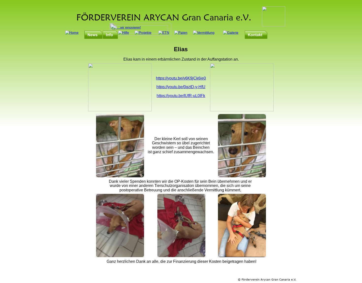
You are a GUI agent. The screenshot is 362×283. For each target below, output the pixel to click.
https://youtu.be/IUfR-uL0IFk (181, 96)
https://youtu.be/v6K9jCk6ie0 (181, 78)
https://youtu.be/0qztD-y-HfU (180, 87)
